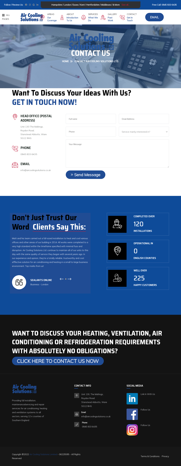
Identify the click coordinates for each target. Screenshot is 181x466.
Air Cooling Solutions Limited (43, 454)
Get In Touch (130, 19)
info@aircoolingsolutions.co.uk (36, 170)
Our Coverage (52, 19)
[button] (61, 280)
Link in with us (148, 394)
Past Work (110, 19)
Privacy (165, 456)
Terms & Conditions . (150, 456)
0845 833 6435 (169, 4)
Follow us (145, 409)
